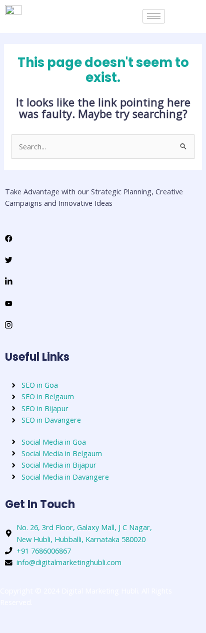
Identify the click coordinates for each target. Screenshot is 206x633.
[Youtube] (103, 302)
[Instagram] (103, 324)
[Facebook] (103, 237)
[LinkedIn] (103, 281)
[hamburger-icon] (153, 16)
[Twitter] (103, 259)
